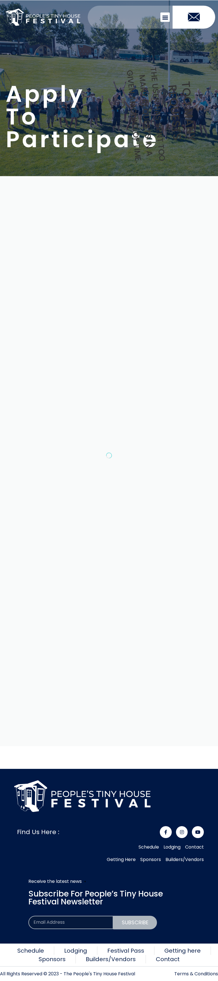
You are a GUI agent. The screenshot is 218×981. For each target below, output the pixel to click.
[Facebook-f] (166, 832)
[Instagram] (182, 832)
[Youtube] (198, 832)
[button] (165, 17)
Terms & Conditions (196, 974)
